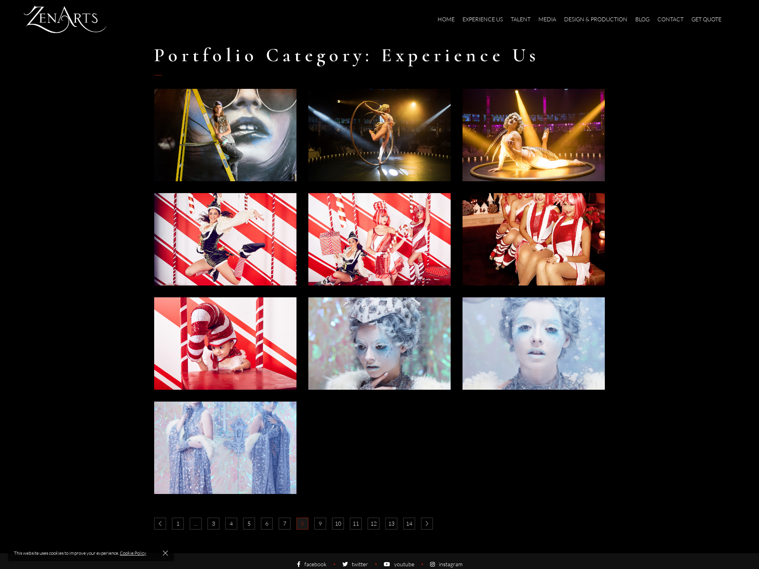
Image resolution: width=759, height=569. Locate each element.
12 (373, 523)
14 (409, 523)
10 (338, 523)
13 (391, 523)
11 (356, 523)
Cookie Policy (133, 553)
